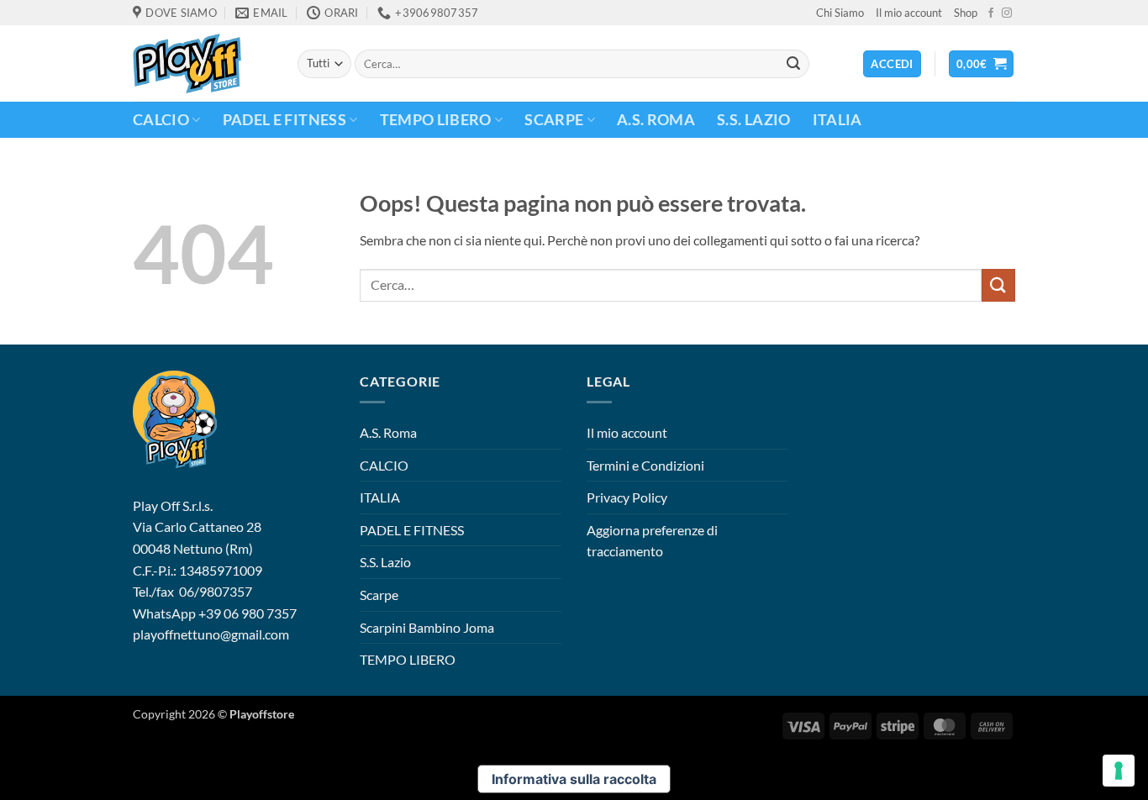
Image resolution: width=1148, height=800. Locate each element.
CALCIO (161, 120)
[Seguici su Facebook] (991, 13)
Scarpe (553, 120)
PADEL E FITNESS (284, 120)
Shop (965, 12)
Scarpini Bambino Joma (427, 627)
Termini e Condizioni (645, 465)
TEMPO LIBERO (436, 120)
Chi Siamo (840, 12)
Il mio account (909, 12)
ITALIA (837, 120)
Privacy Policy (627, 497)
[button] (981, 64)
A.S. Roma (656, 120)
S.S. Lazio (754, 120)
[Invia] (793, 64)
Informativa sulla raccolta (574, 779)
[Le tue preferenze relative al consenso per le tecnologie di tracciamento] (1119, 771)
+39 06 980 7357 (247, 613)
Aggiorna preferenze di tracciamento (652, 541)
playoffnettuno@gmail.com (211, 634)
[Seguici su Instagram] (1007, 13)
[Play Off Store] (202, 63)
